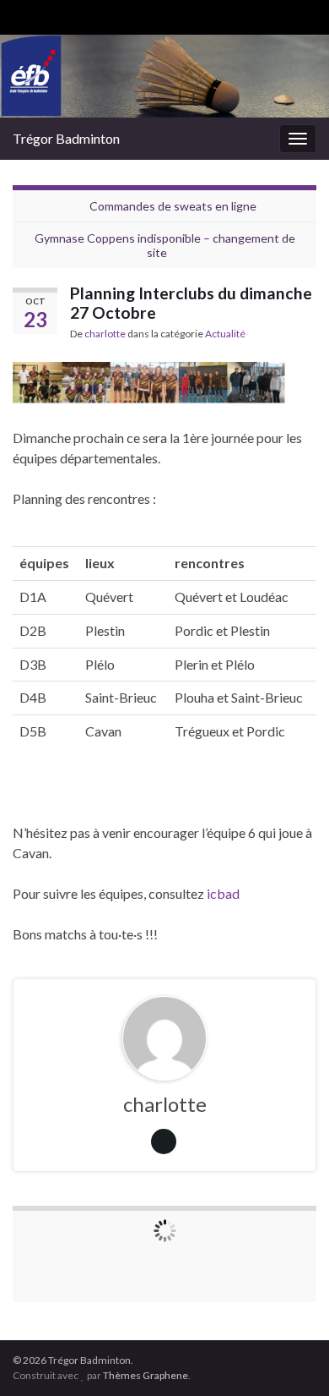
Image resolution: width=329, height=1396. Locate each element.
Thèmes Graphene (145, 1375)
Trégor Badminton (66, 138)
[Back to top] (291, 1358)
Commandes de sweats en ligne (172, 206)
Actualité (225, 333)
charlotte (105, 333)
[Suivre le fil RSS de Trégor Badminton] (21, 14)
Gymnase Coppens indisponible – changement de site (165, 245)
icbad (223, 893)
